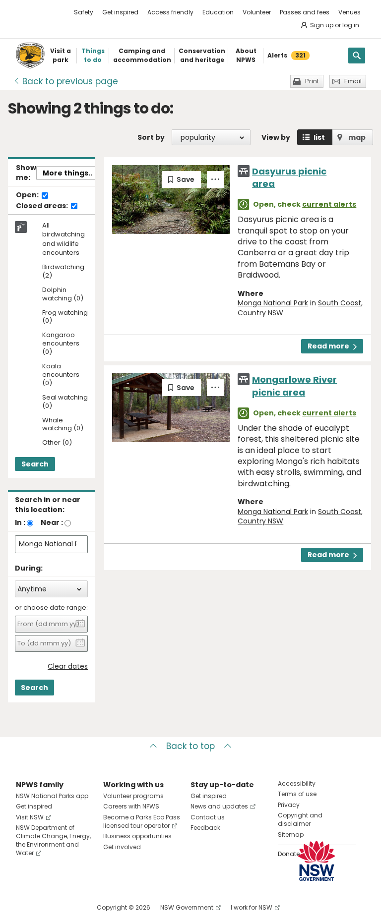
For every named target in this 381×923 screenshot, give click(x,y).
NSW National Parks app (52, 796)
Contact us (207, 817)
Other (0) (57, 443)
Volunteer (257, 12)
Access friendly (170, 12)
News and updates (219, 806)
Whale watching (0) (62, 424)
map (357, 137)
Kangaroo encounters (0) (60, 343)
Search (35, 464)
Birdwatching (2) (63, 271)
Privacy (289, 805)
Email (353, 81)
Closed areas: (42, 206)
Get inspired (120, 12)
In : (20, 522)
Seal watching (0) (65, 402)
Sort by (151, 137)
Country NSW (260, 313)
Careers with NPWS (131, 806)
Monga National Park (273, 303)
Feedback (205, 827)
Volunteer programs (133, 796)
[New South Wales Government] (316, 861)
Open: (28, 195)
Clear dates (68, 666)
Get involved (122, 847)
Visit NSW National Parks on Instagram (46, 907)
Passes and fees (304, 12)
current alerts (329, 204)
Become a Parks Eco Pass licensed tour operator (141, 821)
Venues (349, 12)
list (319, 137)
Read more (328, 346)
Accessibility (297, 783)
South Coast (339, 303)
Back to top (190, 746)
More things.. (67, 173)
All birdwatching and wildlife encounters (63, 239)
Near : (52, 522)
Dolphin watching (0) (62, 294)
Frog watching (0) (65, 317)
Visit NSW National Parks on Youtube (68, 907)
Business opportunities (137, 836)
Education (218, 12)
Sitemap (291, 834)
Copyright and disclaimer (300, 819)
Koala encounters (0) (60, 375)
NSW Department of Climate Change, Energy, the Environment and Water (53, 840)
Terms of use (297, 794)
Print (312, 81)
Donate (289, 854)
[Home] (30, 55)
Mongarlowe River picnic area (294, 385)
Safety (83, 12)
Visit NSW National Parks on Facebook (25, 907)
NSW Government (186, 907)
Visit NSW (30, 817)
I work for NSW (251, 907)
